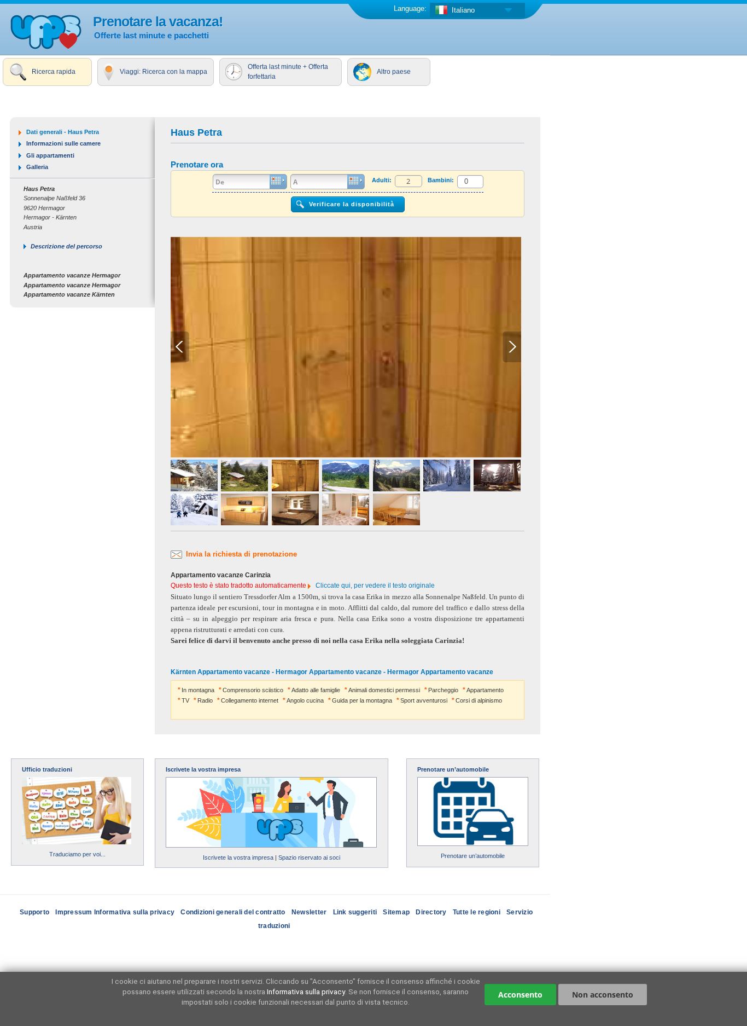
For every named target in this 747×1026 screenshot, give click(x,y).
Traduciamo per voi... (77, 854)
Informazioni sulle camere (63, 143)
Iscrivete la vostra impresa (203, 769)
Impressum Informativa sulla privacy (114, 912)
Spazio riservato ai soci (309, 857)
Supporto (34, 912)
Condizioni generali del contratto (232, 912)
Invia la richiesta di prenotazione (241, 554)
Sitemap (396, 912)
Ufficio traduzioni (47, 769)
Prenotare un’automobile (453, 769)
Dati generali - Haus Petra (62, 132)
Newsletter (309, 912)
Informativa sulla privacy (306, 991)
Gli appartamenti (50, 155)
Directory (431, 912)
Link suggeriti (355, 912)
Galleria (37, 167)
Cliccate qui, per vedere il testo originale (375, 585)
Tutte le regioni (476, 912)
